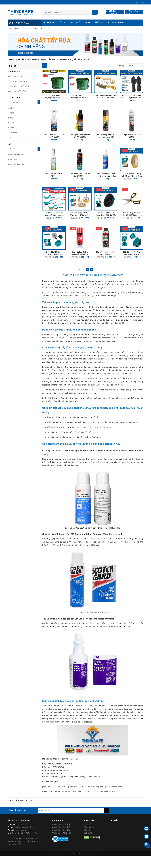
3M (9, 137)
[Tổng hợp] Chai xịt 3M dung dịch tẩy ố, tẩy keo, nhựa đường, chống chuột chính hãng (82, 787)
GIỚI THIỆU (63, 22)
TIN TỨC (88, 22)
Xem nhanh (60, 98)
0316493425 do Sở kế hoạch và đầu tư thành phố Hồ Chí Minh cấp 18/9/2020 (24, 841)
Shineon (12, 128)
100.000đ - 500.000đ (18, 81)
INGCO (11, 118)
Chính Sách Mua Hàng (62, 833)
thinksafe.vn (21, 830)
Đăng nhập (89, 827)
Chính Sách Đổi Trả (61, 824)
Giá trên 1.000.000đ (17, 91)
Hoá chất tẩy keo (16, 154)
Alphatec (12, 108)
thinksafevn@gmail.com (25, 827)
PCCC (11, 123)
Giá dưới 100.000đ (16, 76)
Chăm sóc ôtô (14, 159)
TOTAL (11, 113)
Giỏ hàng (88, 833)
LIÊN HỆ (99, 22)
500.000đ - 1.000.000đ (18, 86)
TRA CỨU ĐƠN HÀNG (116, 22)
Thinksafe (12, 132)
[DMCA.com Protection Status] (92, 837)
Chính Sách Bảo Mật (61, 827)
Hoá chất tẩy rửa (16, 164)
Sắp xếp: (121, 66)
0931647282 (112, 11)
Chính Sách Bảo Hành (62, 830)
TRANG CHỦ (49, 22)
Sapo (97, 853)
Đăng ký (87, 830)
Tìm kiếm (88, 824)
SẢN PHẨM (76, 22)
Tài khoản (139, 2)
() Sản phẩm (132, 12)
